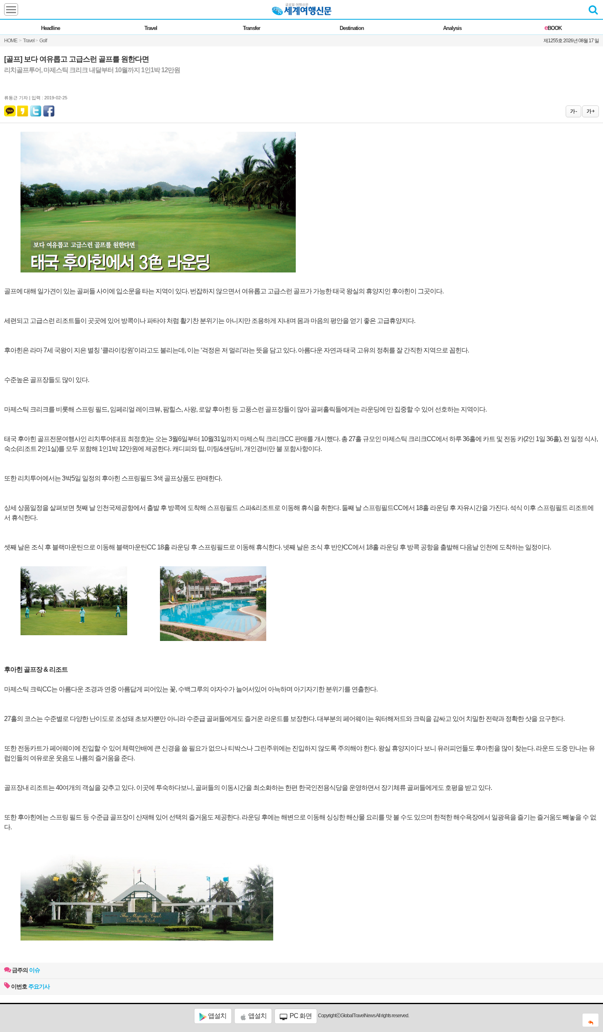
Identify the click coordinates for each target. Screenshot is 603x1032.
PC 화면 (300, 1015)
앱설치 (216, 1015)
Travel (150, 28)
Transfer (251, 28)
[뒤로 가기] (590, 1020)
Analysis (452, 28)
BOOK (553, 28)
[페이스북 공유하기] (49, 109)
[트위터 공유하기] (36, 109)
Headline (50, 28)
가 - (573, 111)
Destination (352, 28)
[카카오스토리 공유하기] (22, 109)
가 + (590, 111)
